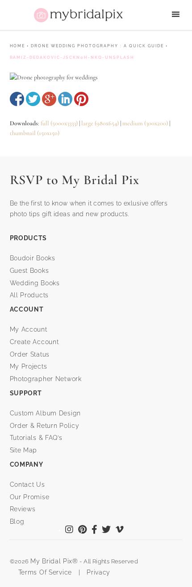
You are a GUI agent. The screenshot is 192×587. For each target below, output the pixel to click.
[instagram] (69, 530)
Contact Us (27, 484)
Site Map (24, 450)
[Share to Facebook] (17, 99)
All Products (29, 295)
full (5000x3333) (59, 123)
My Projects (28, 366)
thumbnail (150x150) (34, 133)
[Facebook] (95, 530)
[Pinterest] (82, 530)
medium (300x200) (145, 123)
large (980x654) (100, 123)
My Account (28, 329)
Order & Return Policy (44, 425)
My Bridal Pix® (54, 561)
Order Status (30, 354)
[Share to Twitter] (33, 99)
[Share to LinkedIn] (65, 99)
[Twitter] (106, 530)
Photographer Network (46, 378)
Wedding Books (35, 283)
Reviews (23, 509)
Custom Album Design (45, 413)
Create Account (34, 341)
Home (17, 46)
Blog (17, 521)
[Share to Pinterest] (81, 99)
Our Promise (30, 497)
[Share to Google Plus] (49, 99)
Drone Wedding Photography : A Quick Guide (97, 46)
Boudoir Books (32, 258)
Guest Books (29, 270)
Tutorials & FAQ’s (36, 437)
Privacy (97, 572)
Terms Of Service (42, 572)
